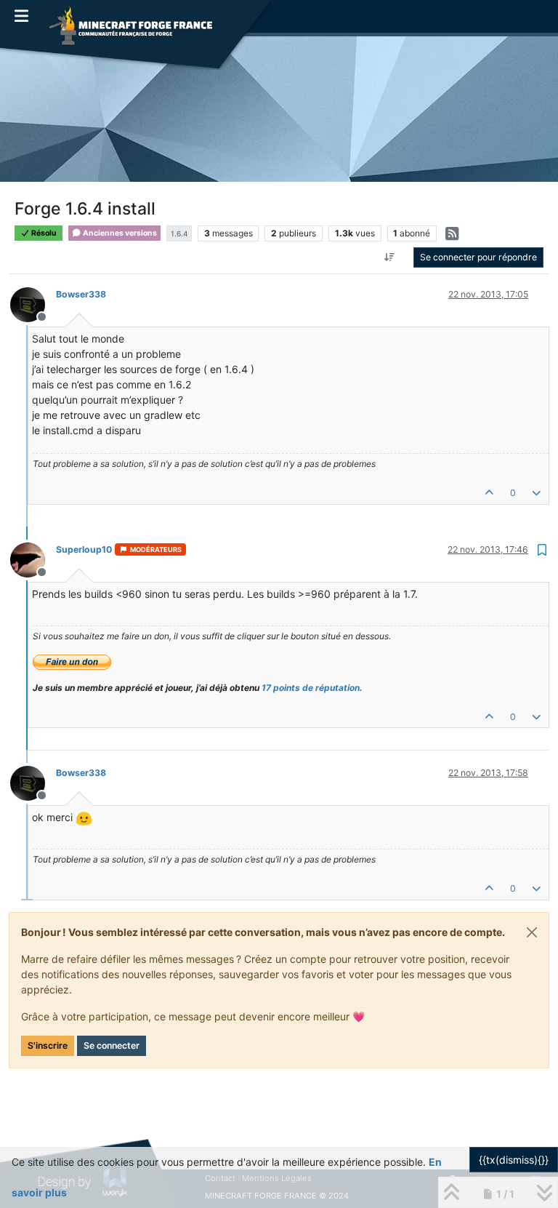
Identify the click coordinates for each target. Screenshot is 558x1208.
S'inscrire (48, 1045)
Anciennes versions (119, 233)
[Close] (532, 932)
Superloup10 (84, 549)
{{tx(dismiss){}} (514, 1159)
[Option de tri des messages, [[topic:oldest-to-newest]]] (390, 257)
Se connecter (112, 1045)
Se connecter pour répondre (478, 257)
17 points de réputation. (312, 687)
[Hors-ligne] (33, 303)
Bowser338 (81, 294)
